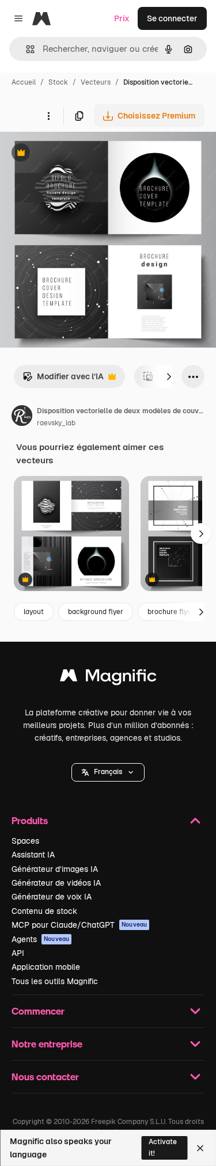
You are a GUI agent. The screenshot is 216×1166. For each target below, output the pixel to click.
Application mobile (46, 967)
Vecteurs (96, 82)
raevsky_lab (56, 423)
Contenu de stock (44, 911)
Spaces (25, 841)
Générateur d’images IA (55, 869)
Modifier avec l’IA (63, 379)
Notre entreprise (47, 1044)
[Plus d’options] (48, 115)
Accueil (24, 82)
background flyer (95, 611)
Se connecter (172, 18)
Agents (40, 939)
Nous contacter (45, 1076)
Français (108, 771)
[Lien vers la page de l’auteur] (22, 417)
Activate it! (163, 1147)
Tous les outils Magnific (55, 981)
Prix (122, 18)
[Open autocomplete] (25, 49)
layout (34, 611)
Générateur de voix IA (52, 896)
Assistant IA (33, 854)
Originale (76, 153)
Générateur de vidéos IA (56, 883)
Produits (30, 820)
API (18, 953)
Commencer (38, 1011)
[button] (108, 772)
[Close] (200, 1148)
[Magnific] (108, 678)
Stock (58, 82)
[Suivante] (168, 376)
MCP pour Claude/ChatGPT (79, 925)
